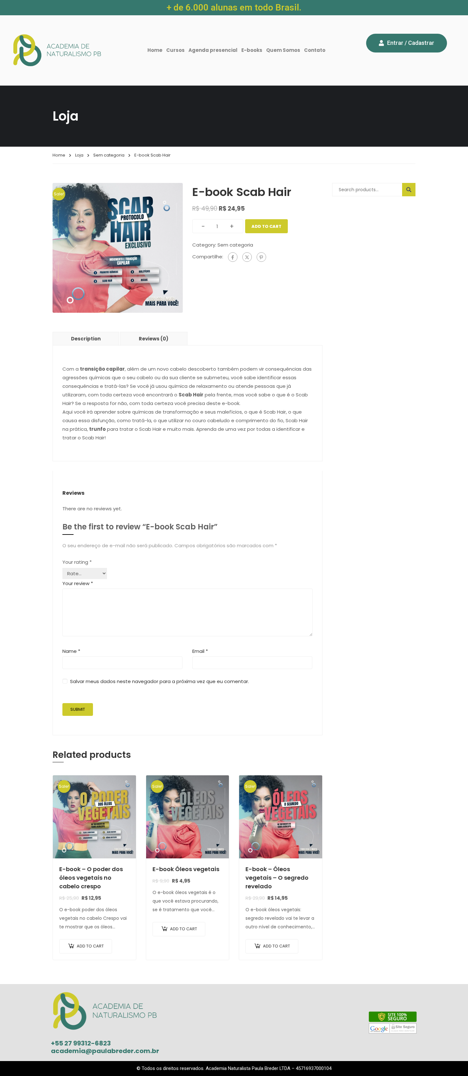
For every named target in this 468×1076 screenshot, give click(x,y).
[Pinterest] (261, 257)
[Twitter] (247, 257)
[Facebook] (233, 257)
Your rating (77, 562)
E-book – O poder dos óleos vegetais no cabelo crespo (91, 877)
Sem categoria (108, 155)
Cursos (175, 50)
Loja (79, 155)
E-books (251, 50)
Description (86, 338)
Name (71, 651)
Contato (314, 50)
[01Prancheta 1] (118, 247)
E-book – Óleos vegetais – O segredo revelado (276, 877)
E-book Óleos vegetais (185, 869)
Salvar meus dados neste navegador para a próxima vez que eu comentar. (159, 681)
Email (200, 651)
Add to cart (266, 226)
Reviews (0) (153, 338)
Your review (77, 583)
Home (154, 50)
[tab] (86, 338)
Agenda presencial (213, 50)
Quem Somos (283, 50)
